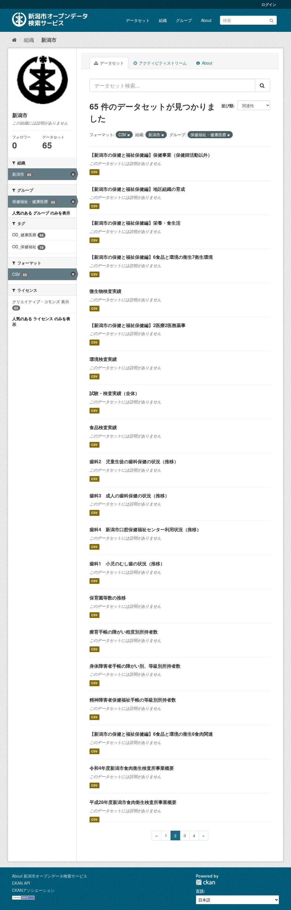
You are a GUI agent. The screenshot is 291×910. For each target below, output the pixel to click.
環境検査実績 (103, 359)
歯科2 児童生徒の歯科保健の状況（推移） (134, 461)
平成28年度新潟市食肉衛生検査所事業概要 (133, 802)
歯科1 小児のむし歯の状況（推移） (127, 563)
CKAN (205, 882)
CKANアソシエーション (33, 890)
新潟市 (49, 40)
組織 (163, 20)
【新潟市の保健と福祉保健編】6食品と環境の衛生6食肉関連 (151, 734)
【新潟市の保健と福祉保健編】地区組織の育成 (137, 189)
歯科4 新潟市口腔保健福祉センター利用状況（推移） (145, 529)
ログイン (268, 4)
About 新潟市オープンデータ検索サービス (49, 876)
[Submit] (271, 19)
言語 (200, 891)
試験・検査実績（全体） (115, 393)
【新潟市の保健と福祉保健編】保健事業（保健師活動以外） (151, 155)
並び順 (227, 105)
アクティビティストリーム (162, 63)
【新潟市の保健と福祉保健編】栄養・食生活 (135, 223)
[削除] (128, 135)
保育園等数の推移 (108, 597)
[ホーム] (14, 39)
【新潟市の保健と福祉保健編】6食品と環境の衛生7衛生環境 (151, 257)
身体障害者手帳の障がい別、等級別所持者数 (135, 666)
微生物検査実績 (105, 291)
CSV (94, 172)
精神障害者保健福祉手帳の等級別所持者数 (133, 699)
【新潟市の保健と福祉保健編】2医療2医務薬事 (138, 325)
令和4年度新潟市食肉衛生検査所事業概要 (132, 768)
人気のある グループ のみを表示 (41, 213)
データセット (138, 20)
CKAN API (21, 883)
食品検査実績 (103, 427)
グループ (184, 20)
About (206, 20)
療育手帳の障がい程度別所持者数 (124, 631)
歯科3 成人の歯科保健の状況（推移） (129, 495)
